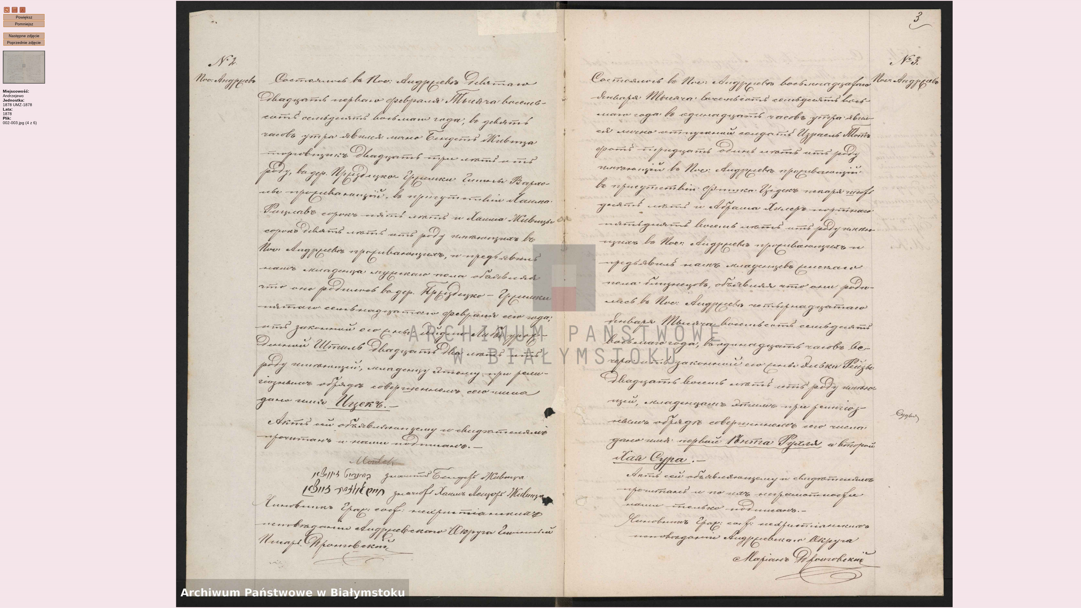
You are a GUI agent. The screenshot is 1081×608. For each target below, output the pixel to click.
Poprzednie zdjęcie (24, 42)
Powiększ (24, 17)
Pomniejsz (24, 24)
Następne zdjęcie (24, 35)
